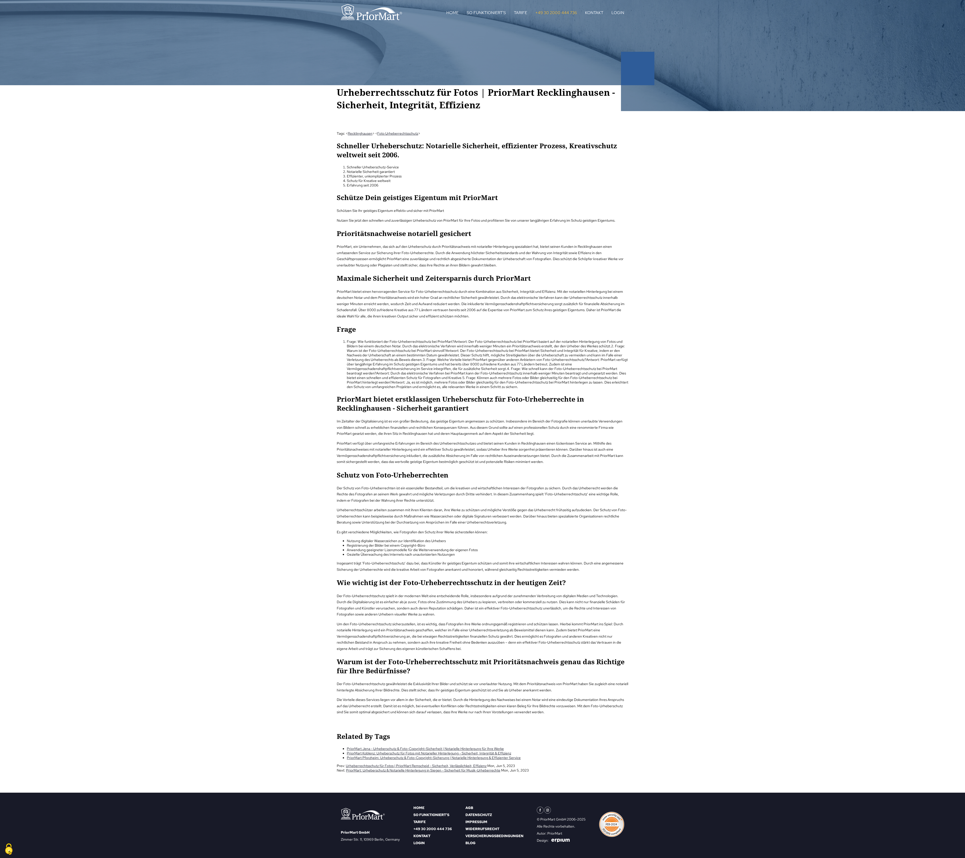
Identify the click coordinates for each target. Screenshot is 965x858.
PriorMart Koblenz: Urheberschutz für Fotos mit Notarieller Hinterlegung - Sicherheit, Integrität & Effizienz (429, 753)
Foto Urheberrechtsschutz (397, 133)
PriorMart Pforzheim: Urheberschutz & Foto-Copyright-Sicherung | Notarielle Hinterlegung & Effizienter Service (434, 757)
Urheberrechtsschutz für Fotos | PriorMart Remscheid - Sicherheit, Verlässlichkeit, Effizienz (416, 766)
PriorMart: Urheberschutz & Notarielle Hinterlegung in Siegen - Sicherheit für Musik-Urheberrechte (423, 770)
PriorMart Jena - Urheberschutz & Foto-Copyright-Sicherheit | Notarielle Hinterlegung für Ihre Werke (425, 748)
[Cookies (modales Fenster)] (9, 849)
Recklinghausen (360, 133)
